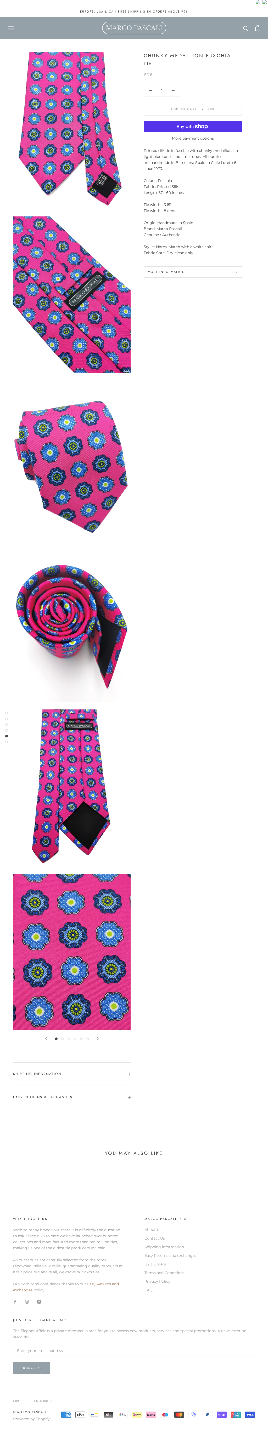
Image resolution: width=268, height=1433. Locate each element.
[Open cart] (257, 28)
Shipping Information (37, 1073)
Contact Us (154, 1238)
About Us (152, 1229)
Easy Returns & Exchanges (43, 1097)
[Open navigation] (11, 28)
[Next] (98, 1038)
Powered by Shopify (31, 1419)
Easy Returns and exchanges (170, 1255)
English (41, 1401)
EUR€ (17, 1401)
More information (166, 272)
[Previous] (46, 1038)
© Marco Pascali (30, 1412)
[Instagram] (27, 1302)
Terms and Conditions (164, 1272)
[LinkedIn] (39, 1302)
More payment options (193, 138)
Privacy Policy (157, 1281)
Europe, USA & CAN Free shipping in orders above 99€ (134, 11)
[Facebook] (15, 1302)
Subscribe (31, 1368)
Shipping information (164, 1247)
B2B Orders (155, 1264)
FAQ (148, 1290)
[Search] (246, 28)
